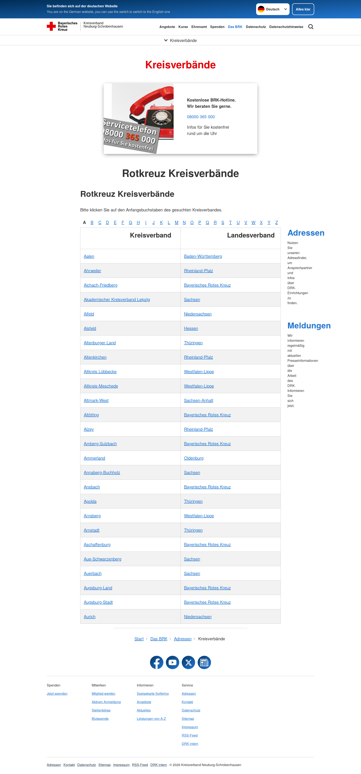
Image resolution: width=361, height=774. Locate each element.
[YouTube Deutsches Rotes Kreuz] (172, 662)
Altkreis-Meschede (101, 386)
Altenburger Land (100, 342)
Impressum (190, 726)
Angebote (167, 26)
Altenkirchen (95, 357)
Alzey (89, 429)
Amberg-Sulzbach (100, 443)
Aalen (89, 256)
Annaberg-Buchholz (102, 472)
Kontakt (187, 701)
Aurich (89, 616)
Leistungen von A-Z (151, 718)
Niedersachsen (198, 314)
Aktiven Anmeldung (106, 701)
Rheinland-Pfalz (198, 270)
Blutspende (100, 718)
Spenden (217, 26)
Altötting (91, 415)
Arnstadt (91, 530)
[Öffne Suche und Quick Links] (311, 26)
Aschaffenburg (97, 544)
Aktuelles (144, 710)
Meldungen (309, 325)
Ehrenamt (199, 26)
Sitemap (188, 718)
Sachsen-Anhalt (198, 400)
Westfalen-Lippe (199, 371)
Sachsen (192, 299)
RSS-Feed (190, 735)
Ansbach (92, 487)
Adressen (306, 232)
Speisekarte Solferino (153, 693)
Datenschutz (256, 26)
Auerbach (93, 573)
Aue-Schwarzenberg (102, 559)
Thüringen (193, 342)
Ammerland (94, 458)
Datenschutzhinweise (286, 26)
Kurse (183, 26)
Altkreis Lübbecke (100, 371)
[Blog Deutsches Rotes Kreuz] (204, 662)
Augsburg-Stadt (98, 602)
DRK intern (190, 743)
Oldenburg (193, 458)
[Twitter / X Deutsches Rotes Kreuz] (188, 662)
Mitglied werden (103, 693)
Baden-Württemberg (203, 256)
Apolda (90, 501)
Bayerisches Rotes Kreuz (207, 285)
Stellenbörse (101, 710)
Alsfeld (90, 328)
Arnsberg (92, 515)
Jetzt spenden (57, 693)
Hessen (191, 328)
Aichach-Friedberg (100, 285)
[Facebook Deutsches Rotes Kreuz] (156, 662)
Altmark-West (96, 400)
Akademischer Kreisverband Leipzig (117, 299)
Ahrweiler (92, 270)
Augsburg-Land (98, 588)
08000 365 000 (201, 116)
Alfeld (89, 314)
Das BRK (235, 26)
